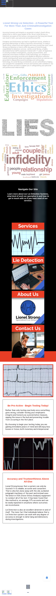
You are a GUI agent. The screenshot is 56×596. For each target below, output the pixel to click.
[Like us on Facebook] (4, 592)
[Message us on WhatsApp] (9, 592)
